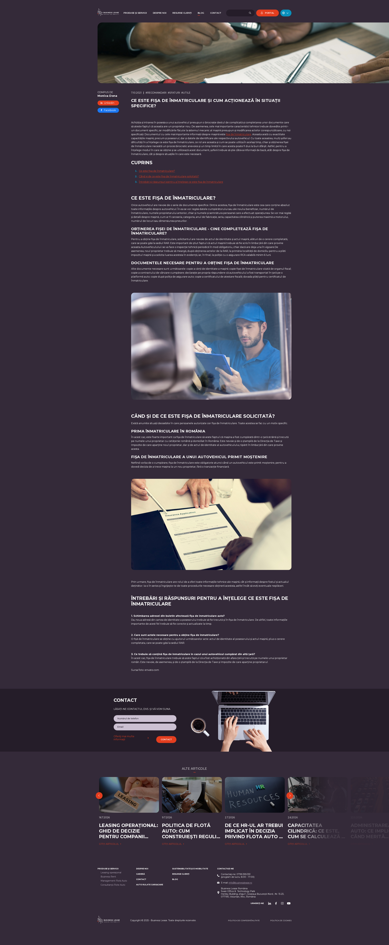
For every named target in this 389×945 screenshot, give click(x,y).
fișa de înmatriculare (238, 134)
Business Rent (108, 876)
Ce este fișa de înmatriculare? (157, 171)
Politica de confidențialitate (244, 920)
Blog (175, 879)
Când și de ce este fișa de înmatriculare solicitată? (169, 176)
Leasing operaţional (111, 872)
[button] (285, 13)
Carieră (140, 874)
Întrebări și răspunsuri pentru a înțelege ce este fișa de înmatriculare (181, 181)
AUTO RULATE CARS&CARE (149, 884)
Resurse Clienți (180, 874)
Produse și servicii (108, 869)
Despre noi (142, 869)
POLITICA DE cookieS (280, 920)
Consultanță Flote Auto (113, 885)
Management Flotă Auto (114, 881)
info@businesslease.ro (240, 882)
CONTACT (141, 879)
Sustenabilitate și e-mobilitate (190, 869)
